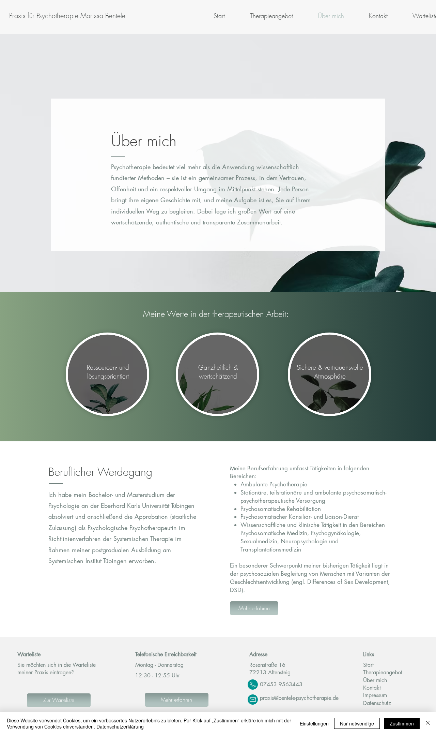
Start (368, 664)
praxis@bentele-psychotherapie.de (299, 698)
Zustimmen (402, 723)
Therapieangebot (382, 672)
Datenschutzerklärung (120, 726)
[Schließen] (428, 723)
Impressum (375, 695)
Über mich (376, 680)
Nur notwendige (357, 723)
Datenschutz (377, 703)
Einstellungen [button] (314, 723)
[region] (108, 376)
